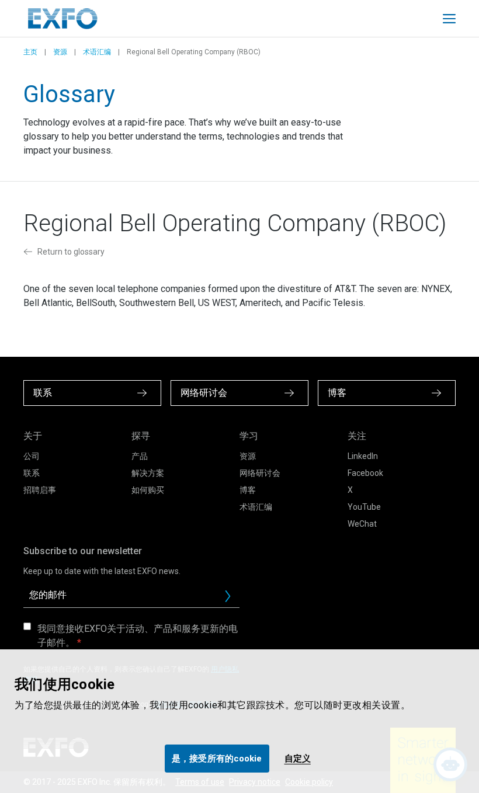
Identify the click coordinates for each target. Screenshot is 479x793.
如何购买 (147, 490)
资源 (60, 52)
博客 (247, 490)
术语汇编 (97, 52)
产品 (139, 456)
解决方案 (147, 473)
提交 (232, 599)
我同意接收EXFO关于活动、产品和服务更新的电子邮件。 (137, 635)
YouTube (364, 507)
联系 (31, 473)
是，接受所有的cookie (217, 758)
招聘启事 (39, 490)
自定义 (297, 758)
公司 (31, 456)
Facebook (365, 473)
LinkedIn (363, 456)
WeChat (362, 523)
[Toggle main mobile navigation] (449, 18)
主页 (30, 52)
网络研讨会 (259, 473)
